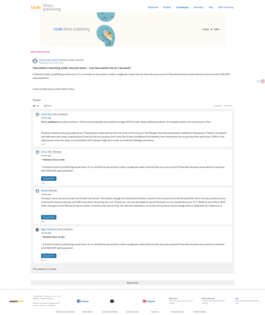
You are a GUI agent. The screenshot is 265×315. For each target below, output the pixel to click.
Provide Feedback (199, 311)
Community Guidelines (110, 311)
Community (182, 7)
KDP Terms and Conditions (65, 311)
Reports (167, 7)
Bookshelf (153, 7)
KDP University (226, 7)
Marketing (199, 7)
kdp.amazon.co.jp (177, 311)
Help (211, 7)
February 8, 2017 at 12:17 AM (51, 63)
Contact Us (155, 311)
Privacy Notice (88, 311)
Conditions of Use (132, 311)
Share (49, 105)
